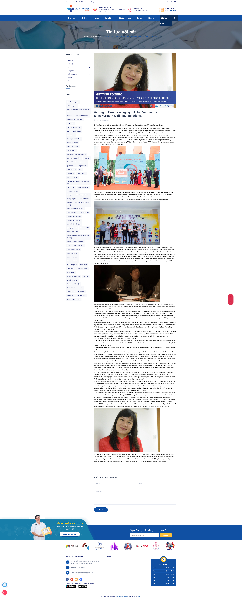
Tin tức (140, 18)
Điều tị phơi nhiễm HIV (73, 139)
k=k (68, 177)
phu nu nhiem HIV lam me (75, 241)
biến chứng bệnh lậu (82, 115)
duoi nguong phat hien (74, 158)
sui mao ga (83, 264)
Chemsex (70, 123)
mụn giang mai (71, 199)
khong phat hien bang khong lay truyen (78, 182)
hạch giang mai (81, 166)
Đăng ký (166, 535)
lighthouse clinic (83, 187)
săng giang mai (72, 264)
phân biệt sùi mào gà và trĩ (75, 208)
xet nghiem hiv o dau (73, 299)
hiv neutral (70, 173)
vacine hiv (70, 295)
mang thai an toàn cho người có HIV (78, 195)
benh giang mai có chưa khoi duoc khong (78, 111)
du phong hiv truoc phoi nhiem (76, 154)
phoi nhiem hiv (71, 212)
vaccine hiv (81, 291)
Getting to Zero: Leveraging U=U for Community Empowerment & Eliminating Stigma (125, 114)
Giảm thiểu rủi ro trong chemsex (77, 162)
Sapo (139, 596)
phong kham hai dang (74, 220)
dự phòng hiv (71, 150)
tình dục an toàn (72, 280)
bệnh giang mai (72, 106)
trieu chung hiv (71, 288)
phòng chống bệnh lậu (74, 216)
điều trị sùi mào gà (72, 146)
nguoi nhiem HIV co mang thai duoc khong (78, 204)
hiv (80, 169)
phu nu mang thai (72, 231)
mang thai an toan (72, 191)
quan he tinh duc (72, 257)
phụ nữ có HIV (84, 228)
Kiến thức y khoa (125, 18)
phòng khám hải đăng (74, 224)
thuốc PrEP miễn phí (73, 276)
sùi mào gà (70, 268)
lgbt (74, 187)
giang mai (70, 166)
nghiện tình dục (84, 199)
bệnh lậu (69, 115)
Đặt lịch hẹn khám (69, 534)
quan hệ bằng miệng (73, 249)
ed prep (86, 158)
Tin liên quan (71, 86)
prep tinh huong (78, 245)
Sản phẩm (109, 18)
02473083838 (170, 11)
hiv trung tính (81, 173)
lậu (68, 187)
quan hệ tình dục (72, 261)
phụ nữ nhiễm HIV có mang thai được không (78, 237)
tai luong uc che (82, 268)
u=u (81, 288)
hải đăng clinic (71, 169)
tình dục (85, 276)
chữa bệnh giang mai (73, 127)
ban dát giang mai (72, 102)
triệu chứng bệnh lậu (73, 284)
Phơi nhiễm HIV (84, 212)
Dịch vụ (96, 18)
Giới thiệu (84, 18)
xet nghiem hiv (81, 295)
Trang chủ (71, 18)
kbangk (75, 177)
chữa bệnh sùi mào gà (74, 131)
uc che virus (70, 291)
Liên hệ (151, 18)
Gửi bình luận (101, 510)
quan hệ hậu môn (72, 253)
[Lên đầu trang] (229, 594)
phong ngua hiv (72, 228)
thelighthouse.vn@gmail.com (82, 572)
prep (68, 245)
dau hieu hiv (71, 135)
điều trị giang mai (72, 142)
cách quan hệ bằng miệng (75, 119)
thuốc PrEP (70, 272)
